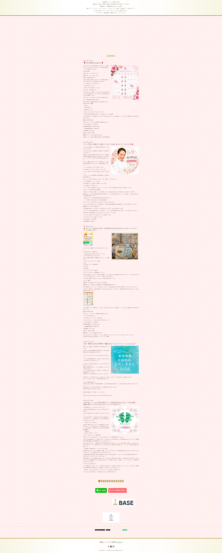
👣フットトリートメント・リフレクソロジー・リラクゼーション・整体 (103, 8)
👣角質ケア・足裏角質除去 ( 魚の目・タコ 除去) (111, 6)
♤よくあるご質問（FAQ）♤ (121, 10)
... (120, 481)
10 (118, 481)
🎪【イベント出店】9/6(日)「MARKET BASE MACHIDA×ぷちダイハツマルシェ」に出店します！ (110, 229)
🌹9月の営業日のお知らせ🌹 (93, 63)
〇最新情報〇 (105, 2)
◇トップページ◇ (122, 12)
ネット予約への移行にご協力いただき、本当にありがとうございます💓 (108, 144)
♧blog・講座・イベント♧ (101, 10)
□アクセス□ (110, 10)
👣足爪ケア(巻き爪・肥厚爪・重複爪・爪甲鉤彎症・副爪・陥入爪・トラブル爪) (111, 4)
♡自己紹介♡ (123, 8)
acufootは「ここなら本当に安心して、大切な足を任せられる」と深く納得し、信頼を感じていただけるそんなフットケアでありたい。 (110, 403)
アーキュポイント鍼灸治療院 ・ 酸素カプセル (106, 12)
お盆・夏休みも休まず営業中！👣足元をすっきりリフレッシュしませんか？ (110, 344)
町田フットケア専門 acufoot (111, 542)
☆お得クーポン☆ (131, 8)
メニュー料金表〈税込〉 (114, 2)
